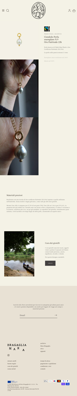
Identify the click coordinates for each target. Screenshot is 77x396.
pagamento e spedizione (48, 363)
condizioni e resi (45, 366)
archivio (43, 343)
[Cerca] (8, 11)
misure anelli (12, 361)
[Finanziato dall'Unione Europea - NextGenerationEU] (13, 382)
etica (42, 348)
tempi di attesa (45, 361)
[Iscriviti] (56, 315)
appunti (42, 351)
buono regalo (12, 363)
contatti (42, 369)
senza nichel (12, 369)
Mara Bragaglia (45, 346)
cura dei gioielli (13, 366)
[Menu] (3, 10)
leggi (50, 263)
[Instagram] (8, 355)
